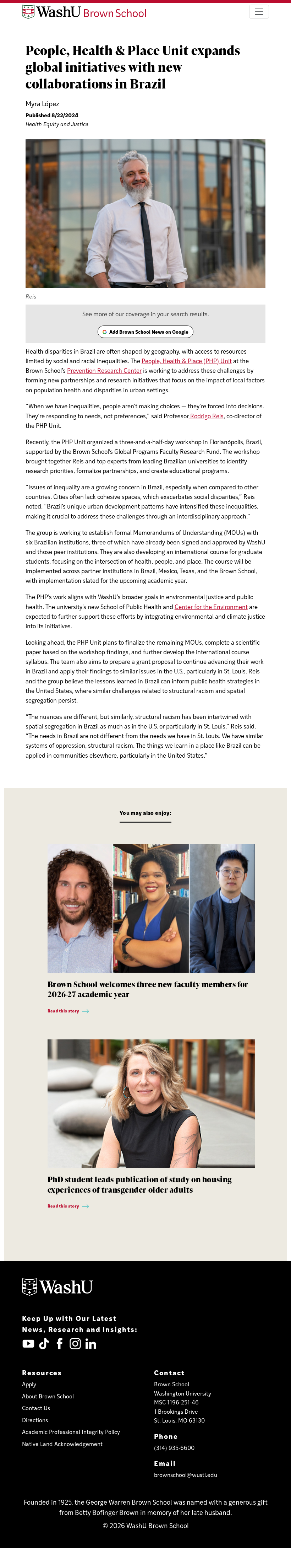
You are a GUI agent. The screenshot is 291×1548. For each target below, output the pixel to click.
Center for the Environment (211, 607)
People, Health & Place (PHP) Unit (187, 361)
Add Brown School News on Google (145, 333)
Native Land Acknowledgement (62, 1443)
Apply (29, 1384)
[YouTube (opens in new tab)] (28, 1343)
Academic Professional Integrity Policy (71, 1431)
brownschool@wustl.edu (185, 1474)
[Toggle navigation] (259, 12)
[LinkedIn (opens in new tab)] (90, 1343)
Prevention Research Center (104, 370)
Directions (35, 1420)
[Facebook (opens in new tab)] (59, 1343)
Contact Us (36, 1408)
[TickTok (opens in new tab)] (44, 1343)
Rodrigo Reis (206, 416)
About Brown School (48, 1396)
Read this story (64, 1010)
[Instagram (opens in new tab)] (75, 1343)
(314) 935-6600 (174, 1447)
